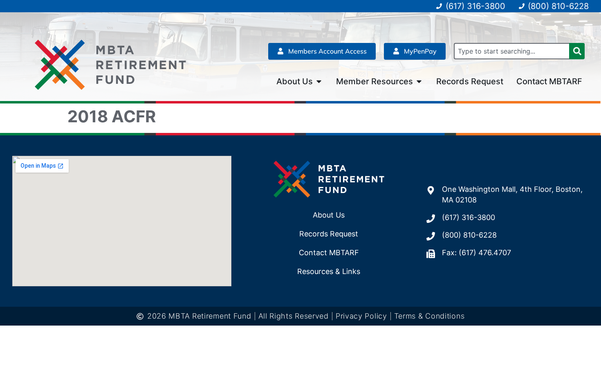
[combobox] (511, 51)
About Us (329, 215)
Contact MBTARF (329, 252)
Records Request (328, 233)
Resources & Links (328, 271)
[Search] (577, 51)
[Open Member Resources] (419, 81)
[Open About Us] (319, 81)
